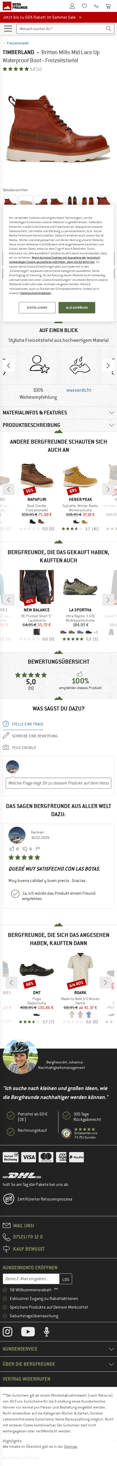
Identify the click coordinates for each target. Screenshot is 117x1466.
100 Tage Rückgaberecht (87, 1116)
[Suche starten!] (108, 29)
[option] (58, 129)
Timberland (18, 52)
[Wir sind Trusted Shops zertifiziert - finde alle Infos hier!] (66, 1133)
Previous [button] (9, 365)
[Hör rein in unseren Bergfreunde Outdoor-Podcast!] (51, 1332)
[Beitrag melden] (37, 849)
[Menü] (7, 28)
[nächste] (108, 489)
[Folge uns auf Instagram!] (11, 1332)
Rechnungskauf (32, 1130)
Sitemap (70, 1446)
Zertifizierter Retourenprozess (44, 1199)
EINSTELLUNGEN (37, 307)
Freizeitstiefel (18, 43)
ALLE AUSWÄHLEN (77, 307)
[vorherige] (9, 489)
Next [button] (108, 365)
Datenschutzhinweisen (35, 293)
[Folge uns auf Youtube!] (32, 1332)
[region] (58, 263)
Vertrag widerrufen (26, 1379)
